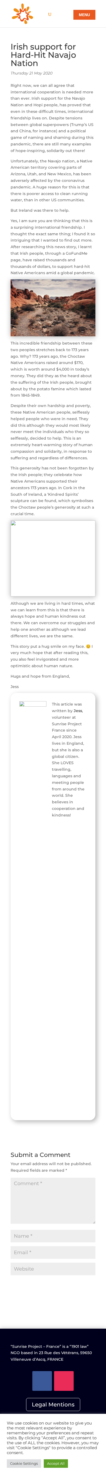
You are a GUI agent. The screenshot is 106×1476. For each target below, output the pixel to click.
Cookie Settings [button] (24, 1463)
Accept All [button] (56, 1463)
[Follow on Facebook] (42, 1381)
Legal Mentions (53, 1404)
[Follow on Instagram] (64, 1381)
